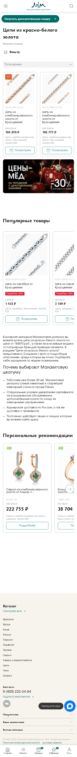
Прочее (7, 650)
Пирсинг (8, 640)
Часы (6, 670)
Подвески (8, 645)
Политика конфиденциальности (21, 743)
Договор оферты (52, 743)
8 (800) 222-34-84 (17, 691)
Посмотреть (23, 150)
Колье (6, 630)
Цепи (6, 665)
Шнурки (7, 676)
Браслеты (8, 619)
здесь (34, 419)
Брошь (6, 624)
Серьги (7, 655)
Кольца (7, 635)
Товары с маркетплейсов (17, 660)
